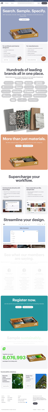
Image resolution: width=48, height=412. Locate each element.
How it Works (10, 397)
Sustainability (10, 399)
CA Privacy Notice (21, 400)
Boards (3, 400)
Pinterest (39, 409)
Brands (12, 3)
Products (6, 3)
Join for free (44, 3)
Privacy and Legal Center (22, 399)
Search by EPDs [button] (6, 386)
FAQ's (19, 397)
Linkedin (43, 409)
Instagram (34, 409)
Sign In (39, 3)
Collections (3, 402)
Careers (9, 400)
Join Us (35, 403)
